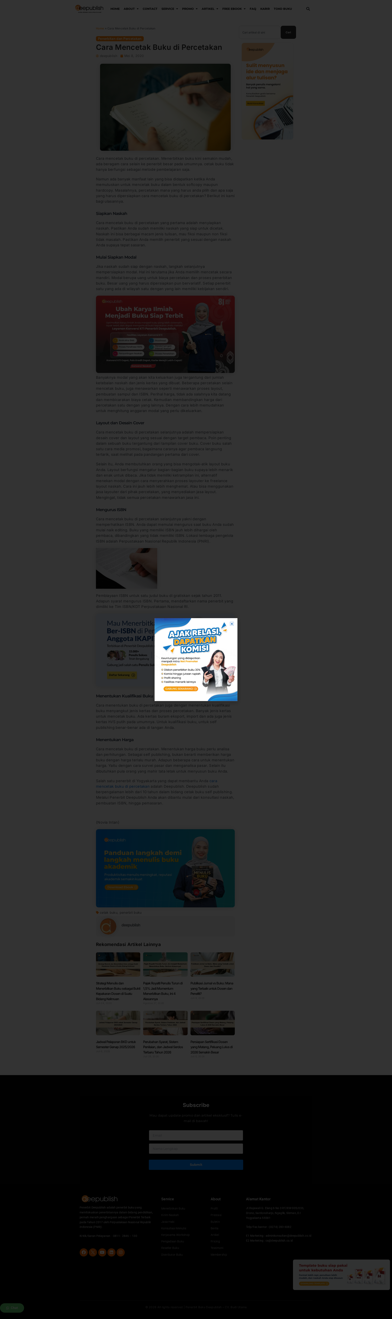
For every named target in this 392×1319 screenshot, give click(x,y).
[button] (231, 623)
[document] (196, 659)
